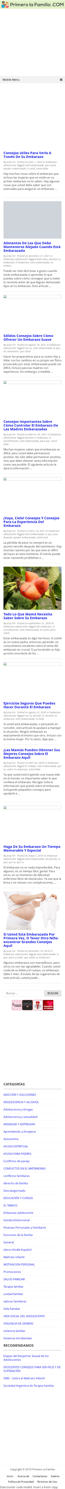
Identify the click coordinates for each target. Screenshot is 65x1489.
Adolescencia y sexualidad (20, 1117)
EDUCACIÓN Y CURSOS (18, 1198)
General (8, 1242)
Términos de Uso (47, 1481)
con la (28, 715)
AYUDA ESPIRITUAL (15, 1146)
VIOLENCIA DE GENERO (18, 1323)
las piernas (51, 859)
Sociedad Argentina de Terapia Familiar (28, 1386)
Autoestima (11, 1139)
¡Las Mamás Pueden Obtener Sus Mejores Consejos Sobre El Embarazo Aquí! (31, 754)
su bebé (40, 718)
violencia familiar (14, 1331)
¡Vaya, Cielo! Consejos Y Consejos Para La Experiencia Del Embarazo (31, 522)
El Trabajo (30, 766)
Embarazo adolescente (15, 259)
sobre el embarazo (17, 769)
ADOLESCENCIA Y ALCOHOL (21, 1102)
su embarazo (43, 957)
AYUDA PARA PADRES (17, 1154)
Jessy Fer (11, 162)
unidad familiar (13, 1294)
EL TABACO (10, 1205)
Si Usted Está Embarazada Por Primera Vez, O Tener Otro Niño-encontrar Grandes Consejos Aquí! (31, 940)
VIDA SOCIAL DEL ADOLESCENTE (24, 1316)
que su (20, 862)
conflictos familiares (16, 1176)
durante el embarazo (36, 437)
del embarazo (44, 626)
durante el (38, 715)
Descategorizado (14, 1191)
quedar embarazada (14, 168)
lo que (56, 348)
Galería (55, 1476)
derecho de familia (15, 1183)
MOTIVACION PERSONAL (19, 1264)
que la (12, 862)
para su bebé (16, 957)
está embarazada (34, 165)
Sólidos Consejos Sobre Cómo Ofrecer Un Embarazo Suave (28, 337)
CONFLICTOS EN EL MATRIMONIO (24, 1168)
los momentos (11, 351)
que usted (50, 165)
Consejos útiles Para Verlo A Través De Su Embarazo (27, 155)
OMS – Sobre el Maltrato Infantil (24, 1378)
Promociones (12, 1272)
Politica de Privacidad (21, 1481)
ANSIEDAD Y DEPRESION (19, 1124)
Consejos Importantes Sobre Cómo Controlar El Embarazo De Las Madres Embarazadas (30, 425)
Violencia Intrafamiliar (17, 1338)
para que (45, 441)
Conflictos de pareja (16, 1161)
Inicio (10, 1476)
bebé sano (42, 259)
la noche (44, 629)
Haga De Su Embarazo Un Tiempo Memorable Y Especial (31, 848)
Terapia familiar (13, 1286)
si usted (31, 168)
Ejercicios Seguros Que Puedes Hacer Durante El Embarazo (29, 705)
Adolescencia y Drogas (18, 1109)
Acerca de (23, 1476)
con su (28, 348)
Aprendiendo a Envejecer (19, 1131)
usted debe (42, 168)
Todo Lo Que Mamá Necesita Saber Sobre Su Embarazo (27, 616)
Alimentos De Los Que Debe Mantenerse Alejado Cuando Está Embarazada (31, 247)
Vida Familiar (11, 1309)
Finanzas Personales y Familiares (24, 1227)
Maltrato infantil (13, 1257)
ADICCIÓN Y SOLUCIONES (19, 1095)
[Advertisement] (32, 43)
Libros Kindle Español (17, 1250)
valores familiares (15, 1301)
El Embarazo (22, 262)
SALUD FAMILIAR (14, 1279)
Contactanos (40, 1476)
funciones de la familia (18, 1235)
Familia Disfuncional (16, 1220)
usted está (42, 537)
